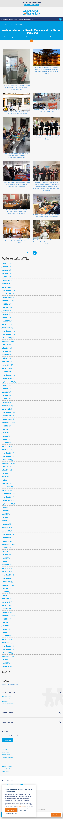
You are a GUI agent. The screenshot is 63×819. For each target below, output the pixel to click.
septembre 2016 (7, 656)
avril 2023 (5, 399)
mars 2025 (5, 321)
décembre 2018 (7, 575)
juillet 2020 (5, 510)
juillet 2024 (5, 348)
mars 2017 (5, 636)
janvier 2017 (6, 642)
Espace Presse (5, 752)
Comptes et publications (8, 703)
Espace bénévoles (6, 769)
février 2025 (6, 324)
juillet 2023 (5, 388)
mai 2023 (5, 395)
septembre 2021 (7, 463)
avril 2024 (5, 358)
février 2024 (6, 365)
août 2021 (5, 466)
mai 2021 (5, 477)
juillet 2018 (5, 588)
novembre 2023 (7, 375)
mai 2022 (5, 436)
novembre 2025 (7, 294)
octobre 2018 (6, 582)
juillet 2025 (5, 307)
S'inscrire (7, 740)
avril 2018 (5, 595)
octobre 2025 (6, 297)
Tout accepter (11, 810)
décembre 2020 (7, 493)
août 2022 (5, 426)
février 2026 (6, 283)
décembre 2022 (7, 412)
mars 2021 (5, 483)
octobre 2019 (6, 541)
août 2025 (5, 304)
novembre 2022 (7, 416)
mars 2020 (5, 524)
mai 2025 (5, 314)
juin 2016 (5, 659)
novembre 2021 (7, 456)
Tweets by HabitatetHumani (10, 684)
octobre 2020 (6, 500)
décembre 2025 (7, 290)
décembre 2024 (7, 331)
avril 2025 (5, 317)
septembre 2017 (7, 615)
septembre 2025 (7, 300)
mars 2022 (5, 443)
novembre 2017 (7, 609)
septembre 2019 (7, 544)
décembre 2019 (7, 534)
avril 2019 (5, 561)
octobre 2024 (6, 338)
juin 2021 (5, 473)
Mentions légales (6, 754)
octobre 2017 (6, 612)
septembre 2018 (7, 585)
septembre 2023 (7, 382)
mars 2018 (5, 598)
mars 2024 (5, 361)
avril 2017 (5, 632)
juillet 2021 (5, 470)
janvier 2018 (6, 605)
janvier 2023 (6, 409)
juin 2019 (5, 554)
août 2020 (5, 507)
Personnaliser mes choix (11, 813)
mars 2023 (5, 402)
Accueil (6, 24)
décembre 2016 (7, 646)
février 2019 (6, 568)
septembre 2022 (7, 422)
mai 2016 (5, 663)
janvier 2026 (6, 287)
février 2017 (6, 639)
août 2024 (5, 344)
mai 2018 (5, 592)
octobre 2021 (6, 460)
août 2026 (5, 263)
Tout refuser (22, 810)
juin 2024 (5, 351)
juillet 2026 (5, 267)
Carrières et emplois (7, 766)
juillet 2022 (5, 429)
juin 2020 (5, 514)
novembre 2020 (7, 497)
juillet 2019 (5, 551)
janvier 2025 (6, 328)
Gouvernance (5, 701)
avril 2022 (5, 439)
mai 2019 (5, 558)
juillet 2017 (5, 622)
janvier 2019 (6, 571)
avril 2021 (5, 480)
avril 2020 (5, 521)
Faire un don (56, 814)
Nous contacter (5, 749)
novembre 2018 (7, 578)
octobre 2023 (6, 378)
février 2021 (6, 487)
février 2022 (6, 446)
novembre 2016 (7, 649)
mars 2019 (5, 565)
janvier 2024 (6, 368)
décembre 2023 (7, 372)
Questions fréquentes (7, 757)
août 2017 (5, 619)
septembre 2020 (7, 504)
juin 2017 (5, 626)
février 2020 (6, 527)
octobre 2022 (6, 419)
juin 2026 (5, 270)
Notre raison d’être (6, 696)
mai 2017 (5, 629)
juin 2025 (5, 311)
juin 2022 (5, 432)
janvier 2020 (6, 531)
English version (5, 771)
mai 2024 (5, 355)
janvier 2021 (6, 490)
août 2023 (5, 385)
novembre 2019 (7, 537)
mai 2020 (5, 517)
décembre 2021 (7, 453)
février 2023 (6, 405)
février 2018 (6, 602)
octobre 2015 (6, 666)
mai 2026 (5, 273)
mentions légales (21, 806)
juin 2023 (5, 392)
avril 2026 (5, 277)
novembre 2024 (7, 334)
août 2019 (5, 548)
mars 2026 (5, 280)
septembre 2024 (7, 341)
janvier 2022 (6, 449)
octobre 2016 (6, 653)
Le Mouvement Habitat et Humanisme (11, 698)
